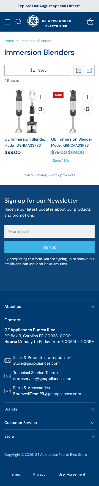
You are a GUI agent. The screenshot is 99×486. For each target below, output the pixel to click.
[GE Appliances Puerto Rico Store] (49, 21)
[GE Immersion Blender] (73, 111)
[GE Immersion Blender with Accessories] (26, 111)
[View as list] (89, 70)
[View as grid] (78, 70)
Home (9, 40)
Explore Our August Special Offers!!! (49, 6)
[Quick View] (41, 109)
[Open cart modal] (90, 21)
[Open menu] (7, 21)
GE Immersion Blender (71, 139)
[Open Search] (18, 21)
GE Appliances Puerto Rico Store (61, 454)
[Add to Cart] (41, 97)
